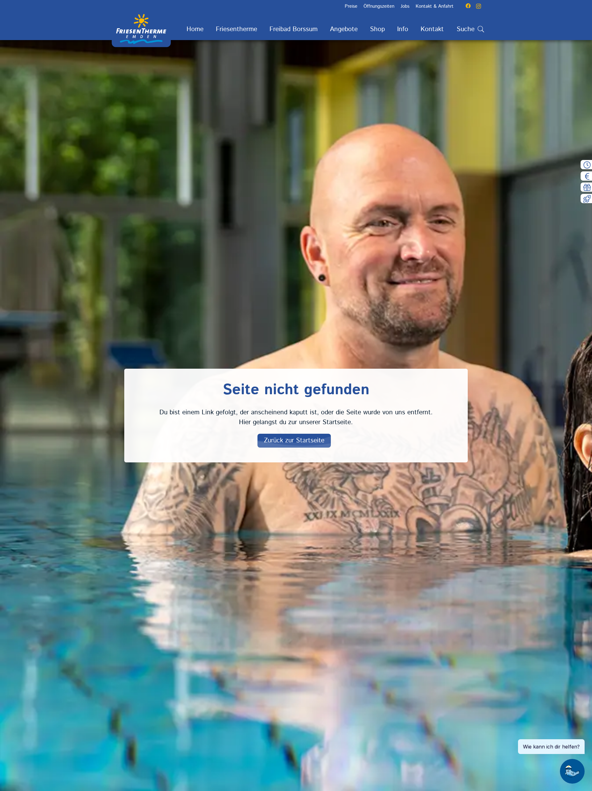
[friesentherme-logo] (141, 29)
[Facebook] (468, 6)
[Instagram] (478, 6)
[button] (263, 29)
